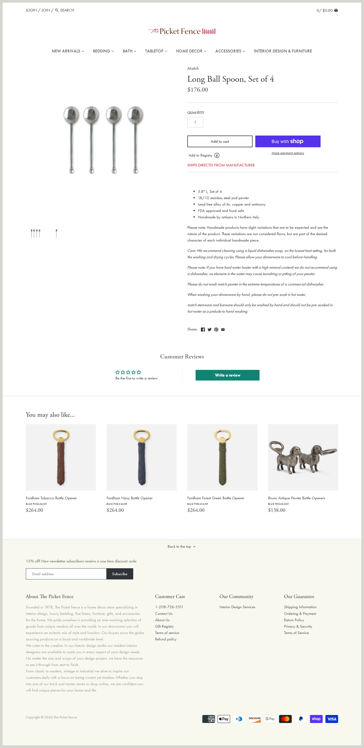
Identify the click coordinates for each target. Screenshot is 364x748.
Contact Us (163, 613)
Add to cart (220, 141)
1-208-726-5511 (169, 607)
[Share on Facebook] (203, 328)
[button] (220, 155)
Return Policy (294, 620)
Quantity (195, 113)
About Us (162, 620)
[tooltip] (217, 155)
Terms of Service (296, 632)
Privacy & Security (298, 626)
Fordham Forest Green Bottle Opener (215, 500)
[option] (35, 233)
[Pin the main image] (216, 328)
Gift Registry (164, 626)
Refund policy (166, 639)
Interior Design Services (237, 607)
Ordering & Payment (300, 613)
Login (31, 10)
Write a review (227, 375)
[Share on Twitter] (210, 328)
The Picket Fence (65, 717)
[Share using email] (223, 328)
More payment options (288, 153)
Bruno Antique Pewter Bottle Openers (296, 500)
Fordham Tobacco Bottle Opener (51, 500)
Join (46, 10)
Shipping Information (300, 607)
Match (193, 68)
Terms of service (167, 632)
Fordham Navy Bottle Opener (129, 500)
